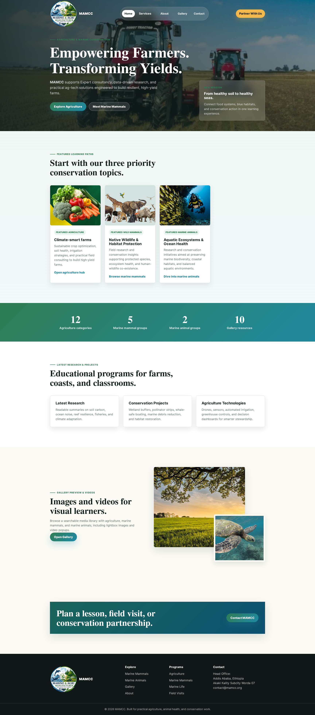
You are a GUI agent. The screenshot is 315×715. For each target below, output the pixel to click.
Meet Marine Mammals (109, 106)
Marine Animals (135, 680)
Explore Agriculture (68, 106)
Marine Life (176, 686)
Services (145, 13)
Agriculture (176, 673)
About (164, 13)
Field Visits (176, 693)
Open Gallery (63, 537)
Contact (199, 13)
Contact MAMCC (242, 618)
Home (128, 13)
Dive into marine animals (181, 276)
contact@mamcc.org (227, 688)
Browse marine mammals (127, 276)
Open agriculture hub (69, 272)
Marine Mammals (136, 673)
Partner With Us (250, 13)
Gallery (182, 13)
